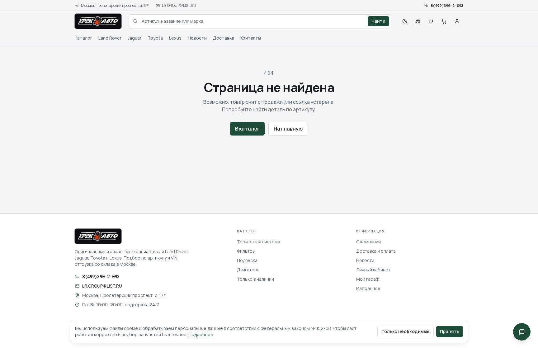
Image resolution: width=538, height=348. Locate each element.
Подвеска (247, 260)
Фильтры (246, 251)
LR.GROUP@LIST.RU (179, 5)
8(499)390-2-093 (447, 5)
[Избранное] (431, 21)
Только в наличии (255, 279)
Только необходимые (405, 331)
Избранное (368, 288)
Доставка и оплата (376, 251)
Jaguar (134, 38)
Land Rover (109, 38)
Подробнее (200, 334)
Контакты (250, 38)
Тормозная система (258, 242)
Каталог (83, 38)
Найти (378, 21)
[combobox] (260, 21)
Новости (197, 38)
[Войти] (457, 21)
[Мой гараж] (418, 21)
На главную (288, 128)
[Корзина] (444, 21)
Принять (449, 331)
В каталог (247, 128)
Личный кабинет (373, 270)
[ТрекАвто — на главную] (98, 21)
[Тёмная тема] (405, 21)
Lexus (175, 38)
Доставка (223, 38)
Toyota (155, 38)
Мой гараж (367, 279)
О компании (368, 242)
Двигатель (248, 270)
